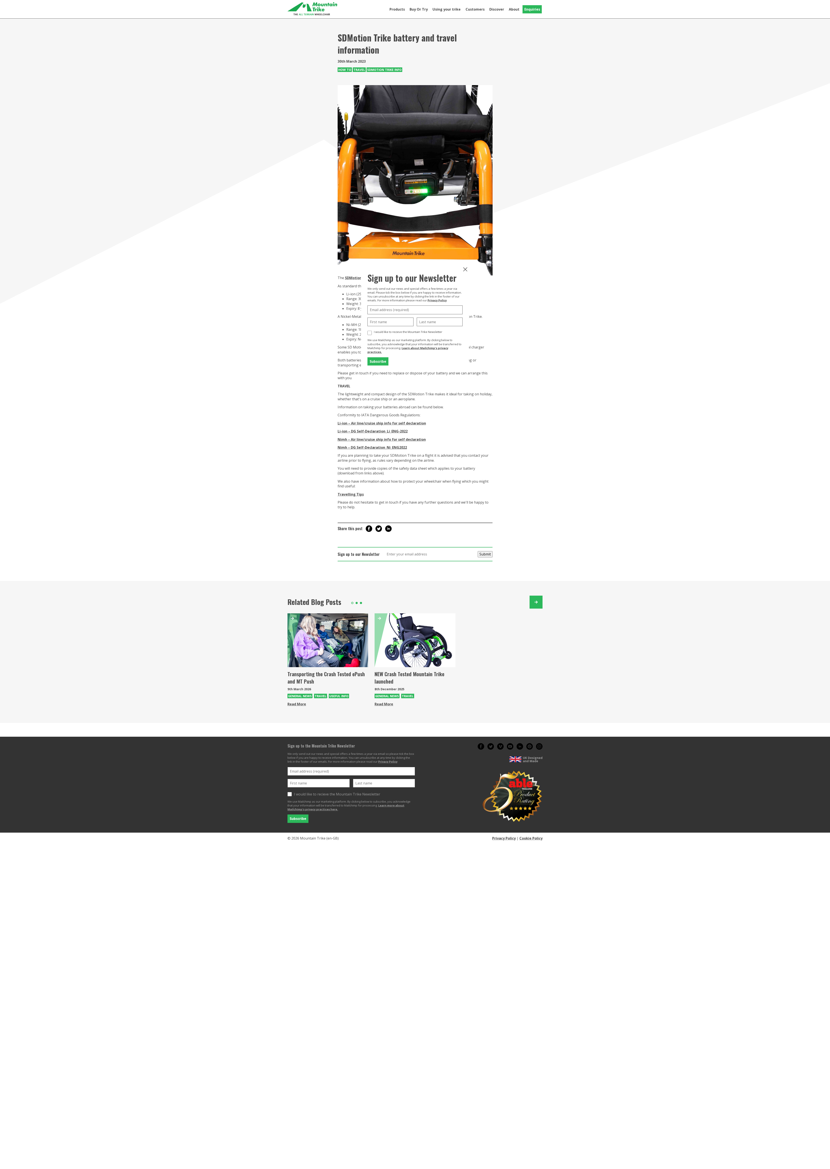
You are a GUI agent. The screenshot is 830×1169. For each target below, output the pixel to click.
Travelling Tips (351, 494)
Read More (296, 704)
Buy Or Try (419, 9)
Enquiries (532, 9)
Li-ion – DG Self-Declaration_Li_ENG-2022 (373, 431)
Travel (359, 70)
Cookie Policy (531, 838)
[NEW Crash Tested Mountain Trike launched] (415, 640)
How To (344, 70)
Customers (475, 9)
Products (397, 9)
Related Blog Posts (314, 602)
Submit (485, 554)
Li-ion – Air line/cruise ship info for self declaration (382, 423)
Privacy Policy (437, 300)
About (514, 9)
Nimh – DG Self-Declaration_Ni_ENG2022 (372, 447)
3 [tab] (361, 603)
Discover (496, 9)
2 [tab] (357, 603)
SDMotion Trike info (384, 70)
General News (300, 696)
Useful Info (338, 696)
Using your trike (447, 9)
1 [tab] (352, 603)
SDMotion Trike (358, 277)
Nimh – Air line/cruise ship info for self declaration (382, 439)
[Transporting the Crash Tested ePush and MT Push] (327, 640)
